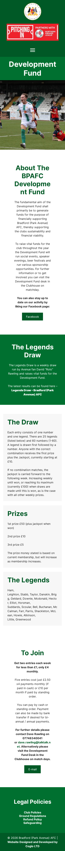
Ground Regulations (32, 816)
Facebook (32, 316)
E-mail (32, 769)
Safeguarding (32, 823)
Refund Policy (32, 819)
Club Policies (32, 812)
